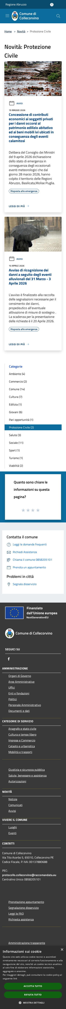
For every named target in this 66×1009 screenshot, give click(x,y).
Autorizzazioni (17, 781)
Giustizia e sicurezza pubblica (26, 769)
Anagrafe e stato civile (22, 728)
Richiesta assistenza (21, 919)
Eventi (12, 833)
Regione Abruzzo (16, 4)
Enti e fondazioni (18, 693)
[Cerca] (58, 16)
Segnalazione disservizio (23, 908)
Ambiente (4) (17, 374)
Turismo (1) (16, 458)
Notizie (12, 799)
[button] (32, 1002)
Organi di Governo (19, 676)
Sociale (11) (16, 442)
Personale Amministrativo (24, 705)
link (15, 978)
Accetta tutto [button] (33, 986)
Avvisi (19, 103)
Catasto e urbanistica (21, 746)
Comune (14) (17, 389)
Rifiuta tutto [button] (33, 994)
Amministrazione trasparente (26, 943)
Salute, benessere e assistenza (27, 775)
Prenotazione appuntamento (26, 902)
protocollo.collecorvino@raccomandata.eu (29, 875)
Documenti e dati (19, 711)
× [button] (61, 949)
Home (8, 31)
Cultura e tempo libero (22, 734)
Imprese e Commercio (21, 740)
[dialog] (33, 977)
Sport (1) (14, 450)
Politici (12, 699)
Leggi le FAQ (16, 913)
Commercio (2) (18, 381)
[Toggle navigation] (7, 15)
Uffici (11, 687)
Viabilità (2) (16, 465)
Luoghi (12, 827)
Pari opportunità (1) (21, 420)
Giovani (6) (15, 412)
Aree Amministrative (21, 681)
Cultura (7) (15, 397)
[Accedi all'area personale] (51, 4)
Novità (21, 31)
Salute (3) (15, 435)
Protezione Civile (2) (21, 427)
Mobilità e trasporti (20, 752)
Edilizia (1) (15, 404)
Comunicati (15, 805)
